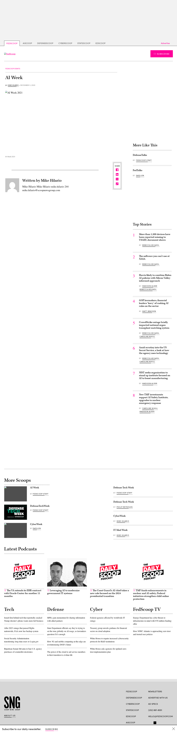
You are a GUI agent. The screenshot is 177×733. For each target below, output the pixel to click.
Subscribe (163, 53)
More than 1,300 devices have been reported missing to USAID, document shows (154, 237)
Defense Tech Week (123, 487)
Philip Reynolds (125, 507)
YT (168, 722)
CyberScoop (65, 43)
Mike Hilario (13, 85)
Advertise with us (158, 697)
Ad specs (153, 703)
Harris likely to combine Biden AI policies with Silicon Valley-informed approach (155, 278)
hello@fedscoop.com (160, 716)
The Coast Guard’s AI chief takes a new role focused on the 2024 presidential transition (109, 593)
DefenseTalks (140, 155)
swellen (140, 175)
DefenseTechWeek (39, 506)
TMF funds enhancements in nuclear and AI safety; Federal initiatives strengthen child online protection (151, 595)
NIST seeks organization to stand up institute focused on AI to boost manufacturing (154, 375)
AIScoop (27, 43)
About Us (10, 715)
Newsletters (155, 691)
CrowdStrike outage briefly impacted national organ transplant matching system (154, 325)
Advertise (165, 43)
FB (149, 722)
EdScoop (100, 43)
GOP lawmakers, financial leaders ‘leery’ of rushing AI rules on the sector (153, 303)
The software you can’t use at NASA (154, 258)
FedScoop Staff (144, 160)
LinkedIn (160, 722)
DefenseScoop (45, 43)
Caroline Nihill (147, 336)
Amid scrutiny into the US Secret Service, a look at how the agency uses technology (154, 350)
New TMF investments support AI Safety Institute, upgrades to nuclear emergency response (153, 399)
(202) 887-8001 (155, 710)
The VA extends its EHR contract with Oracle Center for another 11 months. (22, 593)
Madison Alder (149, 286)
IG (164, 722)
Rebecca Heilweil (150, 245)
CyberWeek (36, 524)
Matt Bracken (149, 311)
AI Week (34, 487)
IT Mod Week (120, 530)
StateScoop (83, 43)
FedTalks (137, 170)
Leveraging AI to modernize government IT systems (63, 592)
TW (154, 722)
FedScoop (11, 43)
